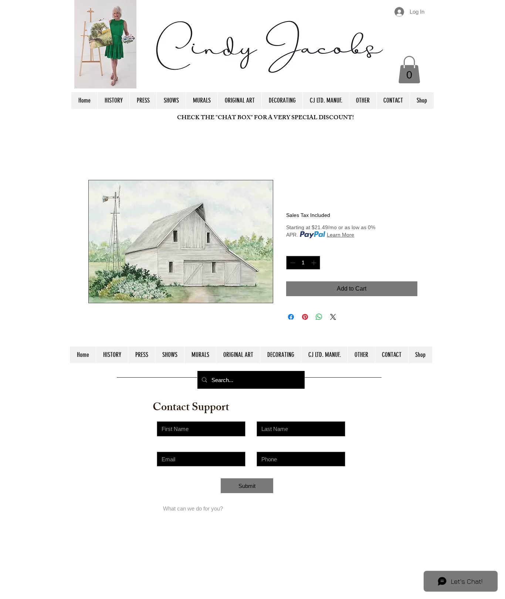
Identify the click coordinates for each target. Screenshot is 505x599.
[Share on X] (333, 316)
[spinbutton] (303, 262)
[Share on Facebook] (291, 316)
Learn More (340, 235)
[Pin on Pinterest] (305, 316)
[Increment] (314, 262)
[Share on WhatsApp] (319, 316)
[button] (409, 69)
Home (96, 153)
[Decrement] (291, 262)
